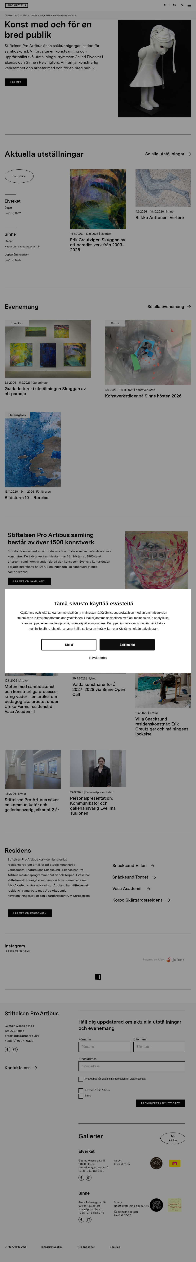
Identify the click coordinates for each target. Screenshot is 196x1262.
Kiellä (69, 645)
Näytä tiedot (98, 657)
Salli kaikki (127, 645)
